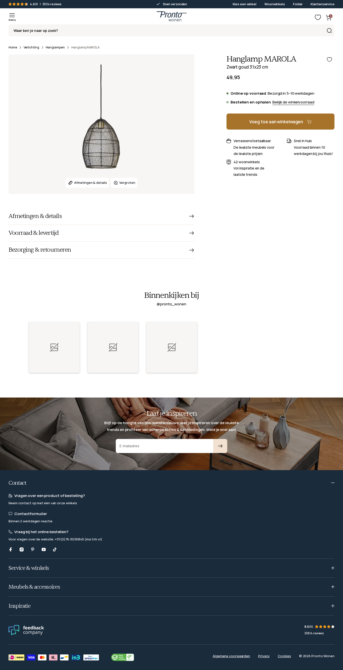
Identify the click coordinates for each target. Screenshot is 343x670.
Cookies (284, 656)
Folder (298, 4)
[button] (54, 347)
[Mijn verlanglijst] (317, 17)
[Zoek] (329, 30)
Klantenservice (322, 4)
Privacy (264, 656)
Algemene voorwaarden (231, 656)
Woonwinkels (274, 4)
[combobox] (171, 30)
